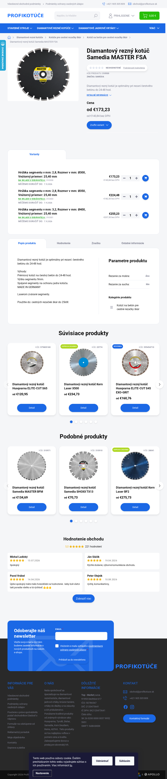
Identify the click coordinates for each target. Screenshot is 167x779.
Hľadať (95, 15)
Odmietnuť (102, 761)
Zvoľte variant (97, 125)
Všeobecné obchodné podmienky (24, 4)
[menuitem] (20, 28)
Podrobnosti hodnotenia (134, 68)
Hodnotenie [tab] (63, 243)
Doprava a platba (16, 747)
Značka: (95, 77)
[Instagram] (132, 706)
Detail (32, 407)
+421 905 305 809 (139, 698)
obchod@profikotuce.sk (142, 691)
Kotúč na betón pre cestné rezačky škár (128, 307)
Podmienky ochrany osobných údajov (65, 4)
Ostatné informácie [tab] (132, 243)
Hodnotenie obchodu (83, 539)
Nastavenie (42, 773)
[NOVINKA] (135, 362)
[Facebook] (125, 706)
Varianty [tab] (34, 154)
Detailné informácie (97, 95)
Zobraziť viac (83, 598)
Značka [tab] (96, 243)
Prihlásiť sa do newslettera (72, 659)
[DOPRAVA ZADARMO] (83, 362)
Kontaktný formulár (139, 718)
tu (71, 765)
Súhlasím (124, 761)
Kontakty (12, 742)
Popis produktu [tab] (27, 243)
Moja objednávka (16, 737)
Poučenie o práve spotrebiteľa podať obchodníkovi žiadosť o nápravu (23, 715)
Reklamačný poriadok (18, 732)
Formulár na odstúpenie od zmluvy (21, 725)
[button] (71, 422)
